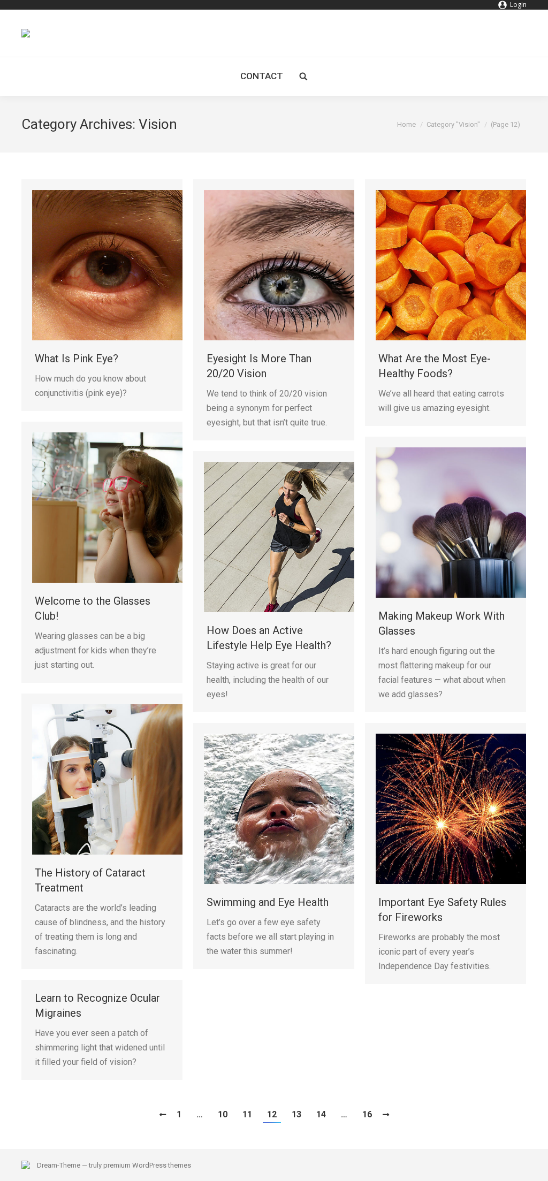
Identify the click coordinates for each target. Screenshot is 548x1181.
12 (272, 1114)
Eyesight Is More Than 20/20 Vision (259, 366)
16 (367, 1114)
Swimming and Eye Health (268, 902)
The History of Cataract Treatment (90, 880)
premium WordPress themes (147, 1165)
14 (321, 1114)
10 (222, 1114)
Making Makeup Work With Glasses (441, 623)
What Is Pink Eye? (76, 358)
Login (518, 4)
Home (406, 124)
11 (247, 1114)
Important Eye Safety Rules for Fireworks (442, 910)
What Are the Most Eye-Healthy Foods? (434, 366)
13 (296, 1114)
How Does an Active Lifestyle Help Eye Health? (269, 638)
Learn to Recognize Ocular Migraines (97, 1005)
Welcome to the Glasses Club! (92, 608)
